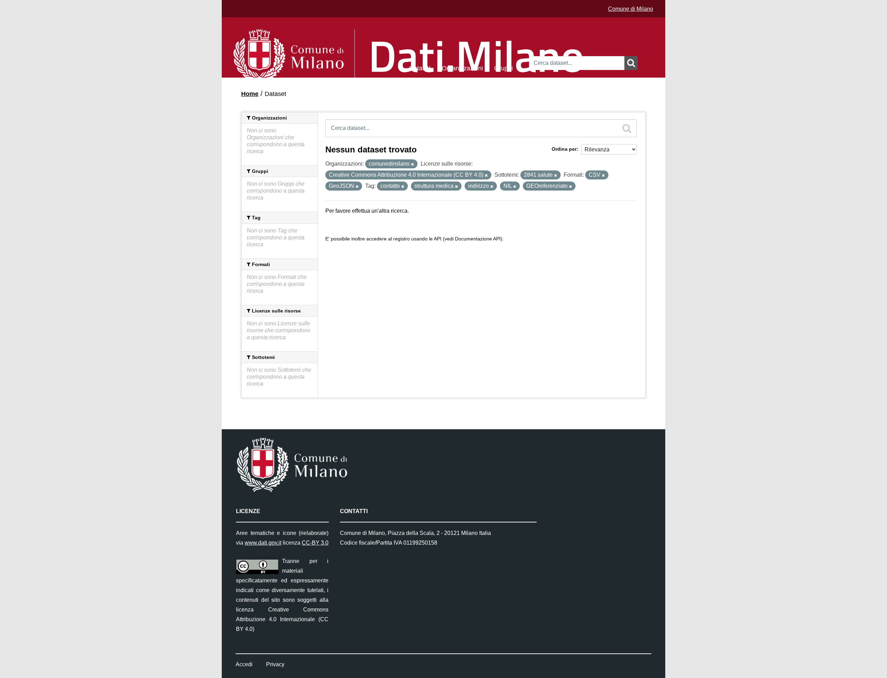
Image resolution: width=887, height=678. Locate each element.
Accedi (244, 664)
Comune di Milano (630, 9)
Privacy (275, 664)
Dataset (420, 68)
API (437, 238)
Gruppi (503, 68)
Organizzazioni (462, 68)
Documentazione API (478, 238)
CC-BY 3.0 (315, 543)
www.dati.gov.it (263, 543)
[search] (627, 128)
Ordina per (564, 149)
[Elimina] (412, 164)
